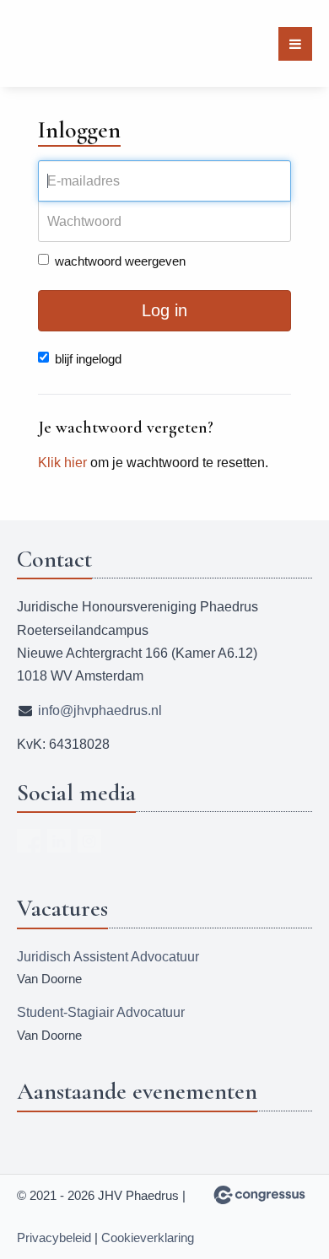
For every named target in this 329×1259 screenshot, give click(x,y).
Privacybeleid (54, 1237)
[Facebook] (28, 841)
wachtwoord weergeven (120, 261)
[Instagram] (89, 841)
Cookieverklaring (147, 1237)
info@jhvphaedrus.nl (100, 710)
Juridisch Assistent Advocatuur (108, 957)
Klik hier (62, 462)
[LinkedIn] (59, 841)
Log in (164, 310)
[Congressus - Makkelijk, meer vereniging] (259, 1195)
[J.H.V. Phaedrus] (48, 43)
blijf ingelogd (88, 359)
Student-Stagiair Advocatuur (101, 1012)
